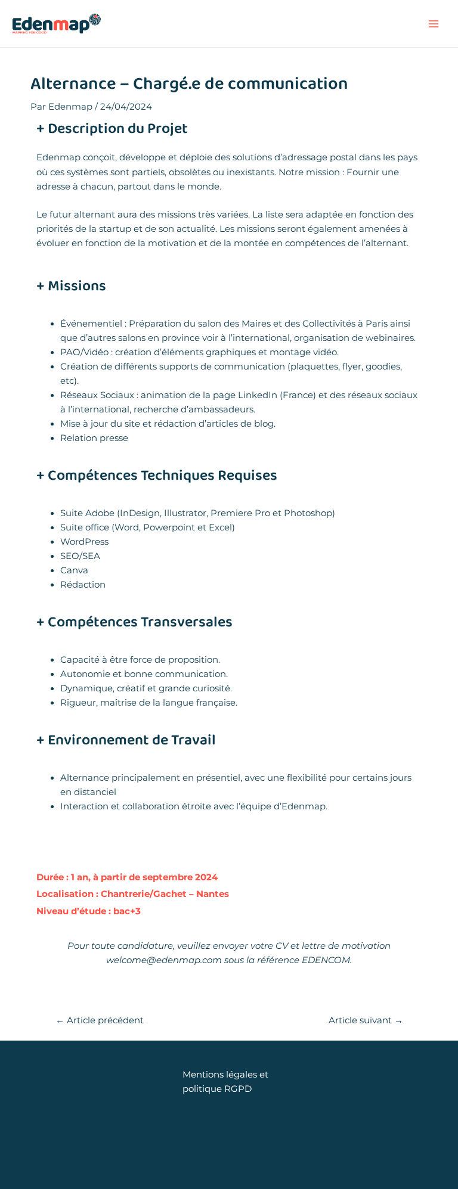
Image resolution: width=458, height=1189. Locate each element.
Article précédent (99, 1020)
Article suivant (366, 1020)
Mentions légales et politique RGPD (225, 1081)
